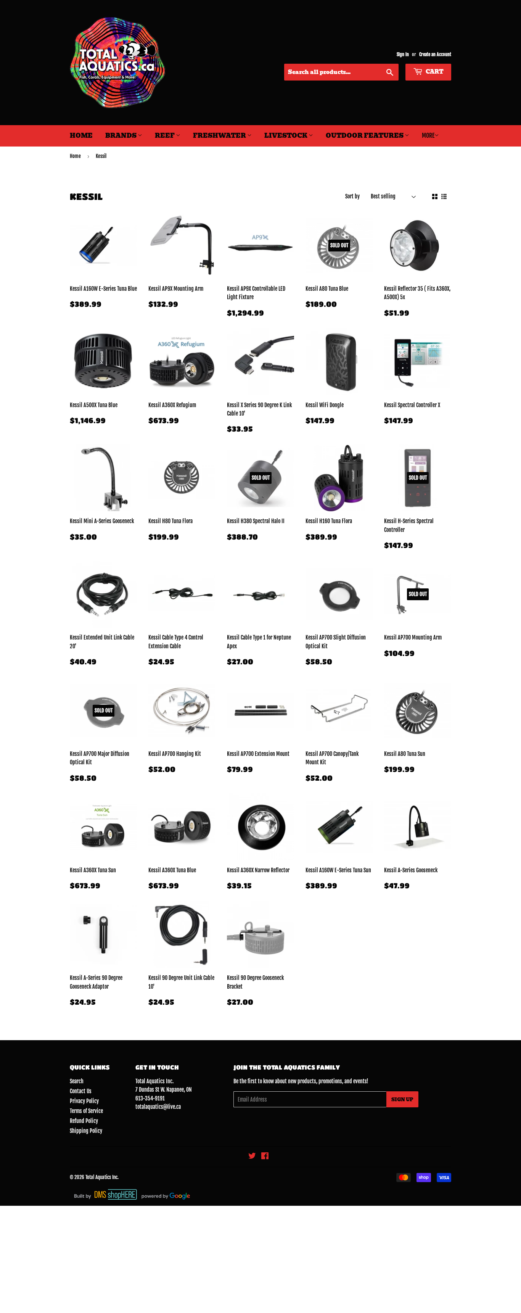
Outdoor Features (365, 135)
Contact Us (81, 1091)
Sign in (403, 54)
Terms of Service (86, 1111)
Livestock (286, 135)
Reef (165, 135)
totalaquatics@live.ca (158, 1107)
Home (81, 135)
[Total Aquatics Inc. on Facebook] (265, 1157)
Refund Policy (84, 1121)
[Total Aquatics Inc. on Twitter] (252, 1157)
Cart (434, 72)
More (428, 135)
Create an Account (435, 54)
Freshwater (220, 135)
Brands (121, 135)
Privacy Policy (84, 1101)
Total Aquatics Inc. (102, 1177)
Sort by (352, 196)
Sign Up (402, 1099)
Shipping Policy (86, 1131)
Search (77, 1081)
